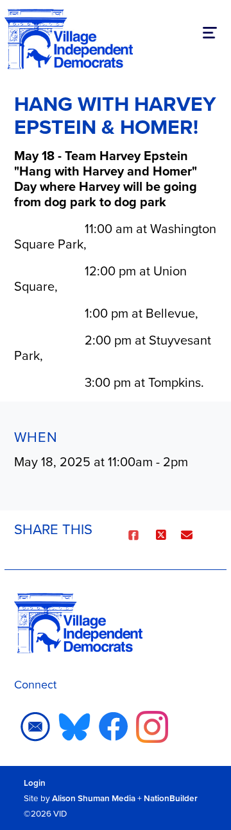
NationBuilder (171, 798)
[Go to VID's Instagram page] (149, 725)
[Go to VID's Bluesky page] (71, 725)
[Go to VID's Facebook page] (110, 725)
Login (35, 782)
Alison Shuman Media (93, 798)
